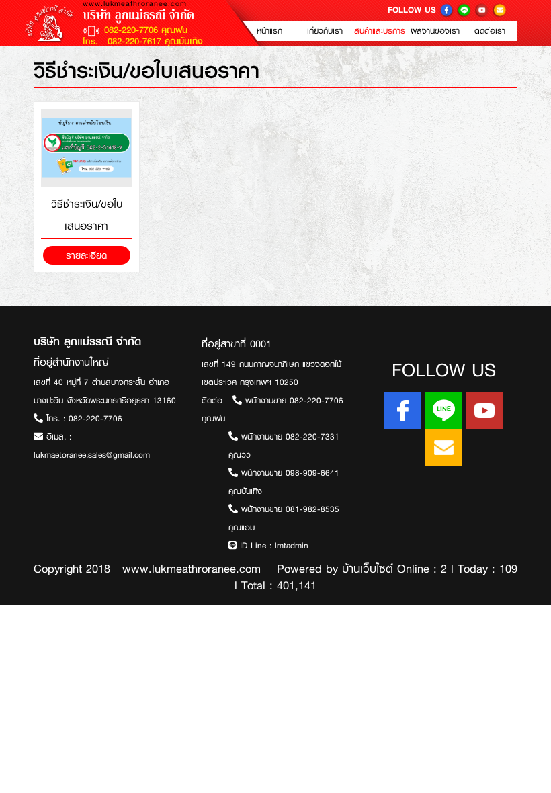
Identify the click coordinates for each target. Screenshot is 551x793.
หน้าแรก (269, 31)
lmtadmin (291, 545)
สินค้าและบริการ (379, 31)
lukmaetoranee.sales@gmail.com (92, 455)
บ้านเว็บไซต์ (367, 568)
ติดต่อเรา (489, 31)
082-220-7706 (95, 418)
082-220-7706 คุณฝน (145, 29)
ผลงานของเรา (435, 31)
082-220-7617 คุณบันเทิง (153, 41)
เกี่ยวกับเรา (325, 31)
